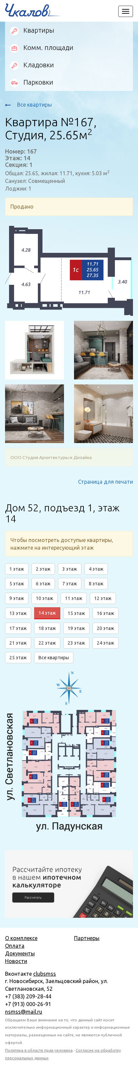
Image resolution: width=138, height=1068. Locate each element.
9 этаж (16, 598)
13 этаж (18, 613)
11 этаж (73, 598)
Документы (20, 953)
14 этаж (47, 613)
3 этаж (69, 569)
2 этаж (43, 569)
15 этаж (76, 613)
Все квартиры (34, 105)
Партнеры (86, 938)
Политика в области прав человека (39, 1050)
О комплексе (21, 938)
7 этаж (69, 583)
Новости (16, 961)
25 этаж (18, 657)
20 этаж (105, 628)
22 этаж (47, 643)
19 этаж (76, 628)
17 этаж (18, 628)
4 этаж (96, 569)
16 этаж (105, 613)
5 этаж (16, 583)
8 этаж (96, 583)
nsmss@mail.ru (23, 1012)
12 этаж (103, 598)
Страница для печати (105, 482)
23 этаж (76, 643)
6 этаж (43, 583)
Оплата (14, 946)
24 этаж (105, 643)
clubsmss (44, 974)
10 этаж (44, 598)
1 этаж (16, 569)
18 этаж (47, 628)
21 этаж (18, 643)
